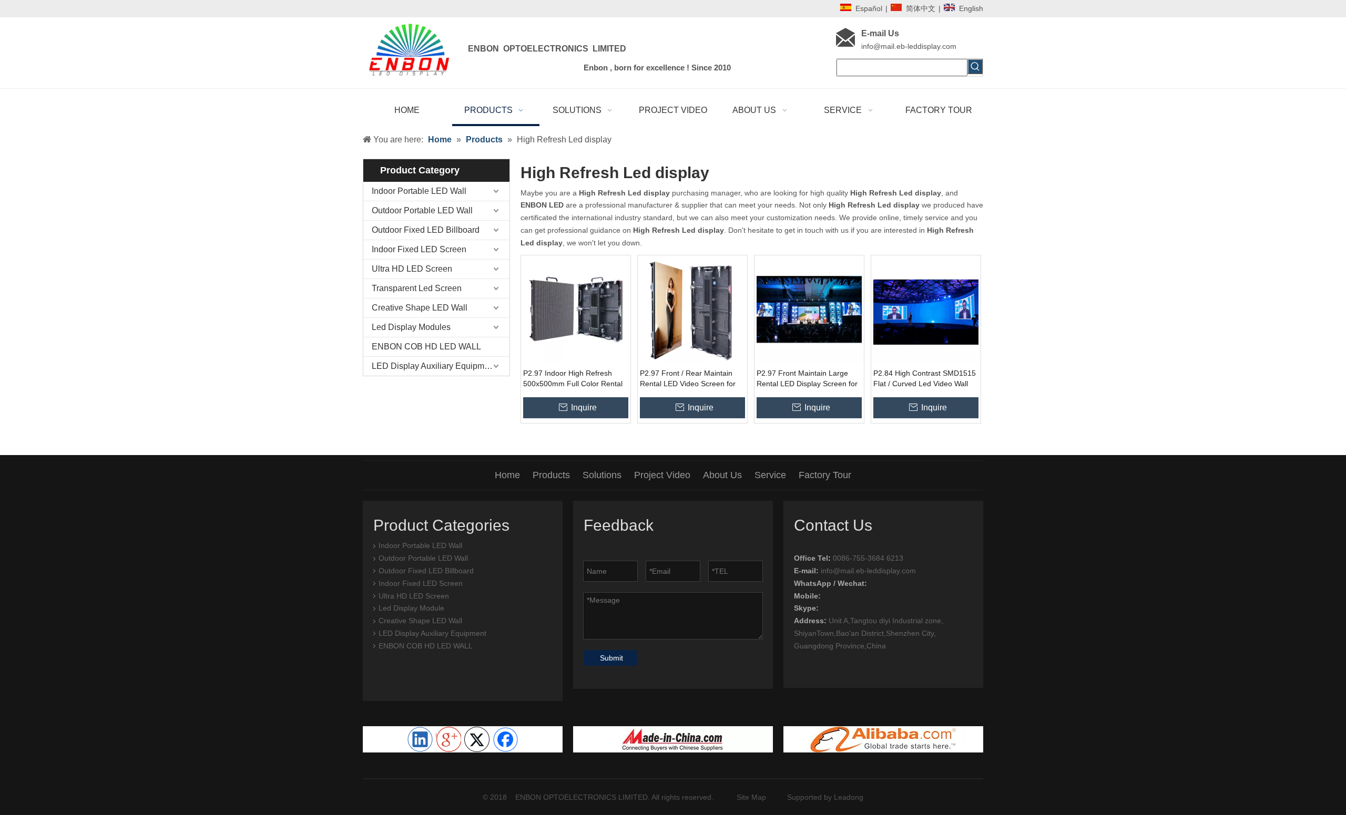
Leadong (848, 797)
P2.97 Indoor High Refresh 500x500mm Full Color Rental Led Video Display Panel (573, 379)
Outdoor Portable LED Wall (422, 210)
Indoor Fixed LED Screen (419, 249)
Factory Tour (825, 475)
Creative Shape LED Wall (419, 307)
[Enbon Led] (883, 739)
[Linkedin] (420, 739)
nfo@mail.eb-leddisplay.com (909, 46)
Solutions (602, 475)
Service (770, 475)
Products (551, 475)
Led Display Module (411, 608)
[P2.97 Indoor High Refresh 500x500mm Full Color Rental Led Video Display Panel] (575, 309)
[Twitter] (477, 739)
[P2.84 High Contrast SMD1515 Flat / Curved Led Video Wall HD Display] (925, 309)
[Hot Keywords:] (975, 66)
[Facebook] (505, 739)
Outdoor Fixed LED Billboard (426, 229)
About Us (722, 475)
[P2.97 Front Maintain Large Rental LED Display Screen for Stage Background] (809, 309)
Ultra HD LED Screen (412, 268)
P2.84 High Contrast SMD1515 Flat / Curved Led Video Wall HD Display (924, 379)
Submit (611, 658)
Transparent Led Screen (417, 288)
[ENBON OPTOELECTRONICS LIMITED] (673, 739)
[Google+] (448, 739)
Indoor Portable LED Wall (419, 191)
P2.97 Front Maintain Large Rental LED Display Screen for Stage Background (807, 379)
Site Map (751, 797)
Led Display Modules (411, 327)
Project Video (662, 475)
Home (507, 475)
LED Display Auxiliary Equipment (434, 366)
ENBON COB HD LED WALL (426, 346)
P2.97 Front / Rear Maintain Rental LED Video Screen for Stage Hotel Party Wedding (688, 379)
